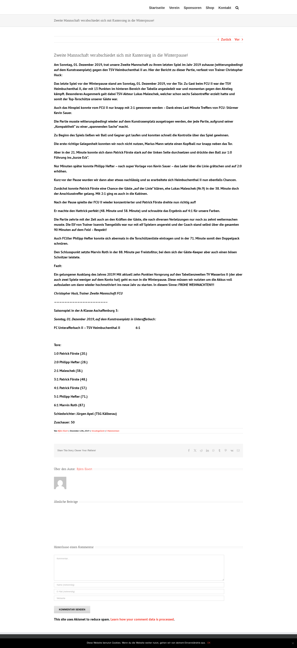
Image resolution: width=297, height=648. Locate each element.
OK (208, 642)
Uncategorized (98, 430)
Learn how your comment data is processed (142, 619)
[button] (237, 7)
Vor (237, 39)
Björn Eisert (63, 430)
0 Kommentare (112, 430)
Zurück (226, 39)
